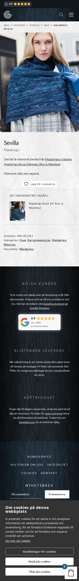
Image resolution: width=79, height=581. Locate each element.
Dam (46, 25)
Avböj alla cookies (39, 561)
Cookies (29, 473)
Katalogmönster (39, 240)
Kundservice (39, 456)
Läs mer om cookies (17, 541)
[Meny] (71, 15)
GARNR (8, 15)
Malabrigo (59, 240)
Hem (6, 25)
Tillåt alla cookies (40, 571)
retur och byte (53, 413)
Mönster (19, 25)
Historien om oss (27, 464)
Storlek (34, 25)
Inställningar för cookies (39, 551)
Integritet (57, 464)
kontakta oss (27, 422)
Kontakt (49, 473)
